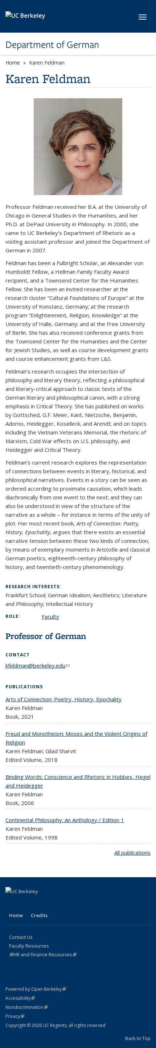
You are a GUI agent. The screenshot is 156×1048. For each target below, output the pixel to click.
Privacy (14, 1016)
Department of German (52, 44)
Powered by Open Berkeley (35, 989)
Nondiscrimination (26, 1007)
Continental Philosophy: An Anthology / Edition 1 (64, 820)
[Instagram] (26, 904)
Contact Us (21, 937)
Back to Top (138, 1038)
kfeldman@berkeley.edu (37, 665)
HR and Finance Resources (45, 954)
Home (12, 62)
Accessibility (20, 998)
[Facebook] (12, 904)
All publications (132, 852)
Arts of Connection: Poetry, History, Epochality (63, 699)
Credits (39, 915)
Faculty (50, 616)
